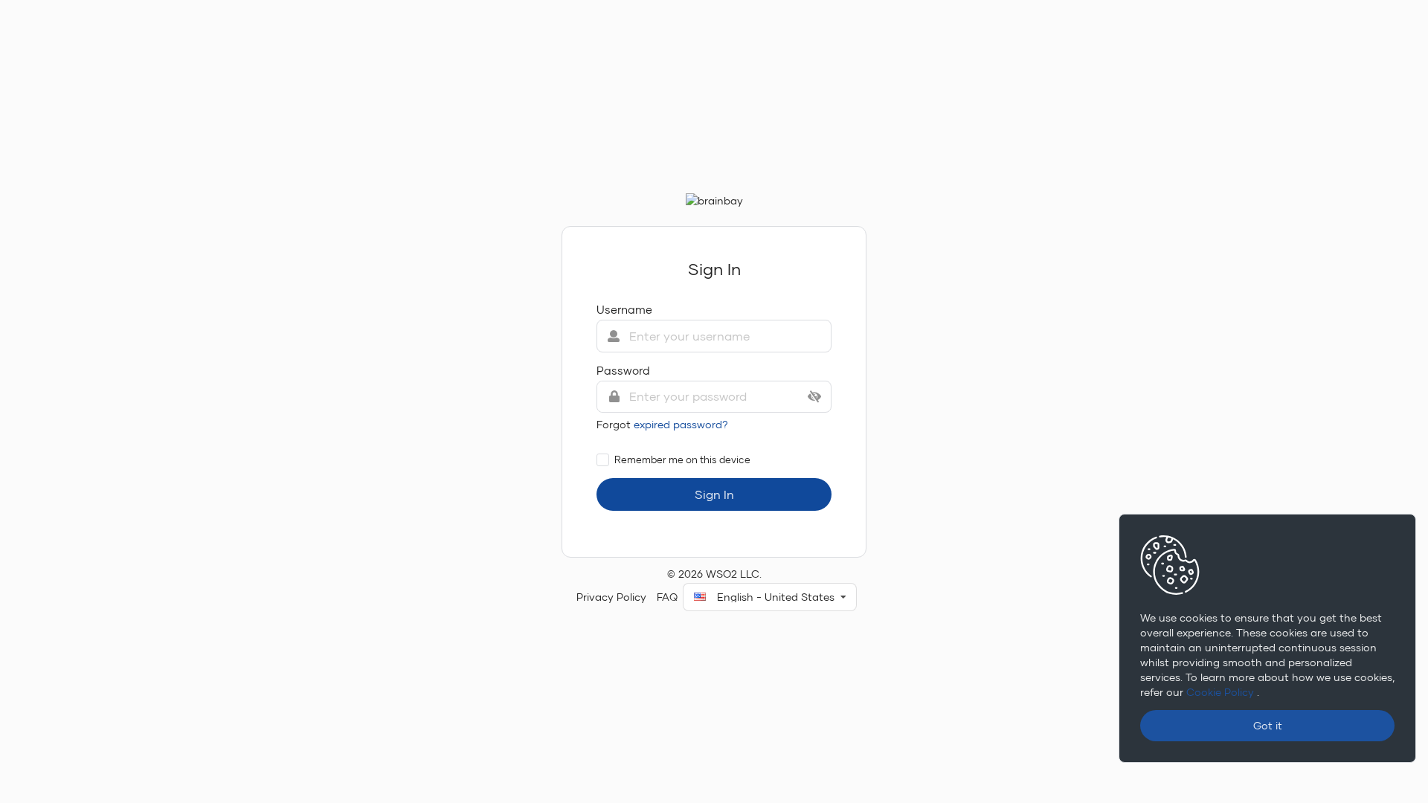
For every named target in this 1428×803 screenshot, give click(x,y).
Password (623, 370)
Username (624, 309)
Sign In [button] (714, 494)
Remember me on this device (682, 459)
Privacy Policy (611, 596)
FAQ (667, 596)
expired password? (681, 424)
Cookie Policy (1221, 692)
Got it (1267, 725)
